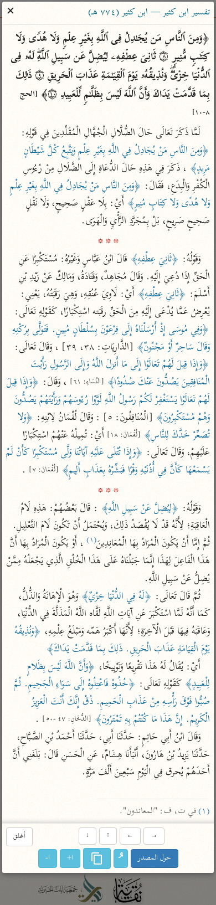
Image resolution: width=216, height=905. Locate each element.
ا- (47, 858)
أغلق (19, 836)
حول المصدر (154, 858)
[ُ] (121, 859)
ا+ (70, 858)
